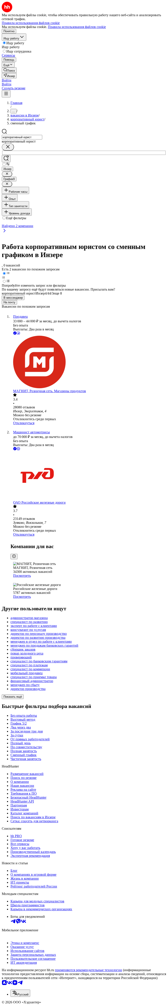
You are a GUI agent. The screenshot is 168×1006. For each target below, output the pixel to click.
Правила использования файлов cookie (77, 27)
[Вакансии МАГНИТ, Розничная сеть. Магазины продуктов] (88, 362)
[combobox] (22, 137)
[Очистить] (8, 147)
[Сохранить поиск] (6, 158)
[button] (6, 80)
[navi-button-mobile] (6, 93)
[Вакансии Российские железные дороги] (88, 476)
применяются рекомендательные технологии (88, 970)
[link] (9, 70)
